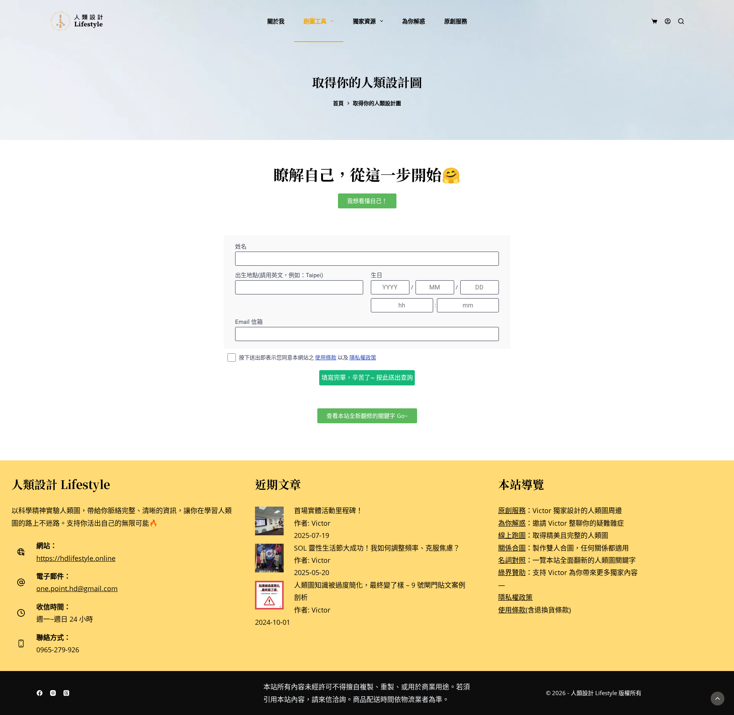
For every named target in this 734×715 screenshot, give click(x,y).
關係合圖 (512, 547)
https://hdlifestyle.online (75, 558)
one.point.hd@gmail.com (77, 588)
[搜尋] (681, 21)
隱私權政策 (515, 597)
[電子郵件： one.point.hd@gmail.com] (21, 582)
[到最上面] (717, 698)
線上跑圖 (512, 535)
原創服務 (455, 21)
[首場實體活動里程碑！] (269, 520)
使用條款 (512, 609)
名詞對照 (512, 560)
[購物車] (654, 21)
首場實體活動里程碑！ (328, 510)
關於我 (275, 21)
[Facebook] (39, 693)
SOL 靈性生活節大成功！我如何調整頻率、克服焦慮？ (377, 547)
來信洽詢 (332, 699)
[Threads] (66, 693)
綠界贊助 (512, 572)
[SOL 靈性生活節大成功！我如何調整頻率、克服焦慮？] (269, 557)
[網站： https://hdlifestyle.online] (21, 552)
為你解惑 (413, 21)
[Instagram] (53, 693)
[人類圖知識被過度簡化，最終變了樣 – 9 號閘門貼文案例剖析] (269, 594)
